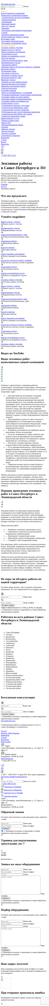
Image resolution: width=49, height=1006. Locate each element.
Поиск (26, 6)
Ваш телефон (28, 603)
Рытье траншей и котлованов (13, 52)
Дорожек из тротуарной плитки (14, 82)
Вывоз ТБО (6, 123)
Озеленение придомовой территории (16, 30)
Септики (4, 127)
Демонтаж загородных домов (13, 116)
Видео (3, 142)
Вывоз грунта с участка (11, 50)
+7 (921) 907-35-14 (8, 155)
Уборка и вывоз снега (10, 121)
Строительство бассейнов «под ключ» (16, 114)
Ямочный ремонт (8, 24)
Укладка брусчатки (9, 88)
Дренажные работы (9, 65)
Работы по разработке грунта (13, 56)
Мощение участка (8, 80)
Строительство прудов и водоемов (15, 18)
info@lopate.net (7, 759)
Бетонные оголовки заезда (12, 75)
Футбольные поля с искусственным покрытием (20, 112)
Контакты (5, 144)
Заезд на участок (8, 26)
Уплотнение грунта (9, 54)
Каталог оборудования (10, 733)
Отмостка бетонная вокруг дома (14, 60)
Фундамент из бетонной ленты (14, 43)
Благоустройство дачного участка (15, 37)
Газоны (4, 33)
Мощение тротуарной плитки (13, 86)
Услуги (4, 11)
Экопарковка (6, 22)
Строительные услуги (10, 103)
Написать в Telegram (13, 787)
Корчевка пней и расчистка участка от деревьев (20, 67)
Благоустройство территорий (13, 13)
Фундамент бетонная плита (12, 41)
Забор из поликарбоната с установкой (16, 93)
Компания (5, 138)
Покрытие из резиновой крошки (14, 15)
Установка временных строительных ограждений (21, 95)
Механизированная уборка (12, 125)
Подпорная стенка (8, 71)
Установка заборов (8, 90)
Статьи (4, 140)
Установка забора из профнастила (15, 101)
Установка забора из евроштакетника (16, 99)
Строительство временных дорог (14, 108)
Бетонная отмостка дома (11, 78)
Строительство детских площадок (15, 110)
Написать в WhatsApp (13, 790)
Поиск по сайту (29, 781)
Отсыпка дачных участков (12, 48)
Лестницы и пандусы (10, 73)
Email (25, 874)
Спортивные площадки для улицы (15, 105)
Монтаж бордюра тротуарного (13, 84)
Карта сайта (6, 742)
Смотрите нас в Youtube (13, 793)
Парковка (5, 28)
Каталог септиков (8, 133)
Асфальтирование (8, 20)
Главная (4, 184)
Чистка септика (7, 131)
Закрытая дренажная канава (12, 35)
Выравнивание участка (10, 63)
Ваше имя (27, 597)
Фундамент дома (8, 39)
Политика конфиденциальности (14, 777)
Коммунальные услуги (10, 118)
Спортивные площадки (10, 136)
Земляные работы (8, 45)
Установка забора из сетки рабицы (15, 97)
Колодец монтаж (8, 58)
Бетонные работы (8, 69)
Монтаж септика (8, 129)
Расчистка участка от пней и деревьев (16, 260)
